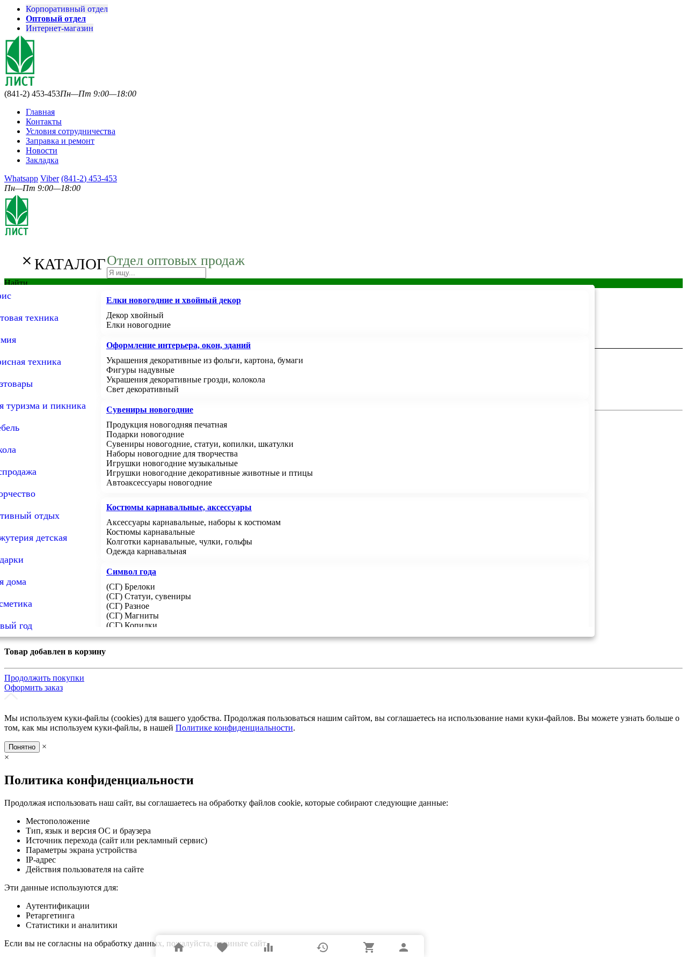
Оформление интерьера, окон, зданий (178, 345)
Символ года (131, 571)
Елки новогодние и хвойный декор (173, 300)
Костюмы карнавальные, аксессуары (179, 507)
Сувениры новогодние (149, 409)
